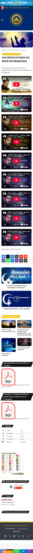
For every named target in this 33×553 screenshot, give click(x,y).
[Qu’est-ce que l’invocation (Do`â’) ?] (8, 324)
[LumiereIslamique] (16, 20)
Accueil (5, 50)
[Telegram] (12, 260)
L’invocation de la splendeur (23, 348)
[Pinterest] (21, 256)
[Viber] (17, 260)
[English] (4, 500)
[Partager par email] (21, 260)
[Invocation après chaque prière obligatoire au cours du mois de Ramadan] (24, 324)
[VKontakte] (3, 260)
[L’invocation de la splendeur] (24, 342)
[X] (8, 256)
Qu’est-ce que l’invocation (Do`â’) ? (8, 330)
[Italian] (8, 500)
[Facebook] (3, 256)
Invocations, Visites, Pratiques (17, 50)
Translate (12, 504)
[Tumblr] (17, 256)
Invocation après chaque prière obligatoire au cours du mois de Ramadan (24, 332)
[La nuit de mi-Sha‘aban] (8, 345)
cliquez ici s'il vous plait (22, 418)
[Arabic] (2, 500)
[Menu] (2, 21)
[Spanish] (11, 500)
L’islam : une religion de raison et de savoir (17, 7)
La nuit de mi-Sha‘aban (6, 354)
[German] (6, 500)
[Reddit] (25, 256)
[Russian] (9, 500)
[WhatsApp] (8, 260)
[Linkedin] (12, 256)
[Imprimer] (25, 260)
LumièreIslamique (10, 528)
